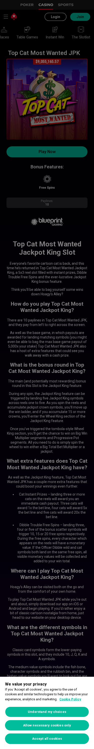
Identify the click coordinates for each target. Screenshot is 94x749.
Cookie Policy (70, 699)
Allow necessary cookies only (47, 725)
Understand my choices (47, 712)
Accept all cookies (47, 738)
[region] (47, 713)
